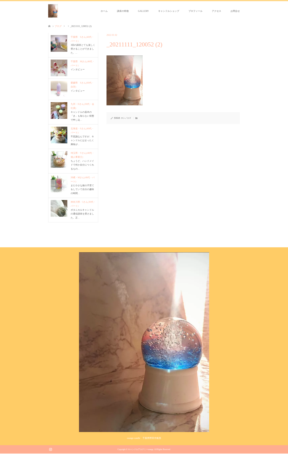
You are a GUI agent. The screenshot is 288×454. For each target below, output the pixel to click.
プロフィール (195, 11)
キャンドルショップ (168, 11)
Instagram (50, 449)
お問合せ (235, 11)
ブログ (58, 26)
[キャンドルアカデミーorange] (53, 11)
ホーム (104, 11)
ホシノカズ (126, 118)
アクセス (216, 11)
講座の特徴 (123, 11)
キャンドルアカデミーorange (140, 449)
